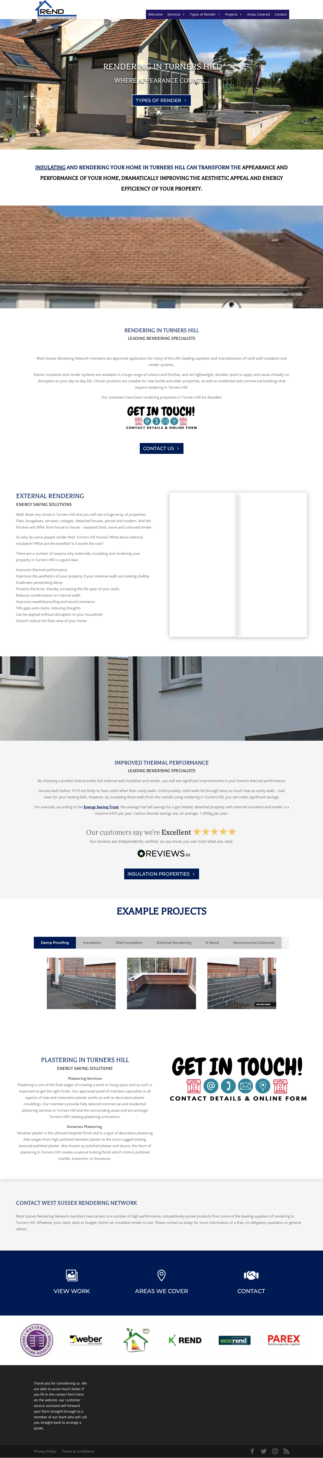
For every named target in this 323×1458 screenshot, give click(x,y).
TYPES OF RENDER (158, 100)
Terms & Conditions (78, 1451)
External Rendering (174, 942)
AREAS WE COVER (161, 1291)
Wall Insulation (129, 942)
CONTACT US (158, 448)
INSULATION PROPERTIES (158, 874)
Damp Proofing (55, 942)
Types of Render (203, 14)
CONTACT (251, 1291)
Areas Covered (258, 14)
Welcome (155, 14)
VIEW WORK (72, 1291)
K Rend (212, 942)
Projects (231, 14)
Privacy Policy (45, 1451)
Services (173, 14)
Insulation (92, 942)
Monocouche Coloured (254, 942)
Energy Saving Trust (101, 806)
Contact (281, 14)
